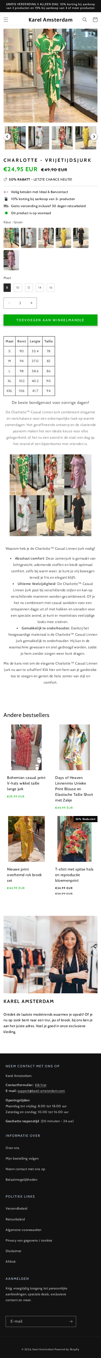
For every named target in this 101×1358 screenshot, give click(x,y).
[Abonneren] (71, 1321)
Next (93, 136)
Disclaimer (13, 1251)
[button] (6, 20)
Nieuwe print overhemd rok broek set (24, 875)
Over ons (12, 1148)
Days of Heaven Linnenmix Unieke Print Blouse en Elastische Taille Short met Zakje (74, 788)
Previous (7, 136)
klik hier (40, 1085)
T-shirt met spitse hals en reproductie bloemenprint (74, 875)
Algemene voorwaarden (24, 1230)
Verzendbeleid (16, 1208)
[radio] (11, 238)
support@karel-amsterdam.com (41, 1091)
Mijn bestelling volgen (22, 1158)
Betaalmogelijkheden (21, 1179)
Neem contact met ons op (25, 1169)
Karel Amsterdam (43, 1349)
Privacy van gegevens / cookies (29, 1240)
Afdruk (11, 1261)
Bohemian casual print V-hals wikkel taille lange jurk (26, 783)
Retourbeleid (15, 1219)
